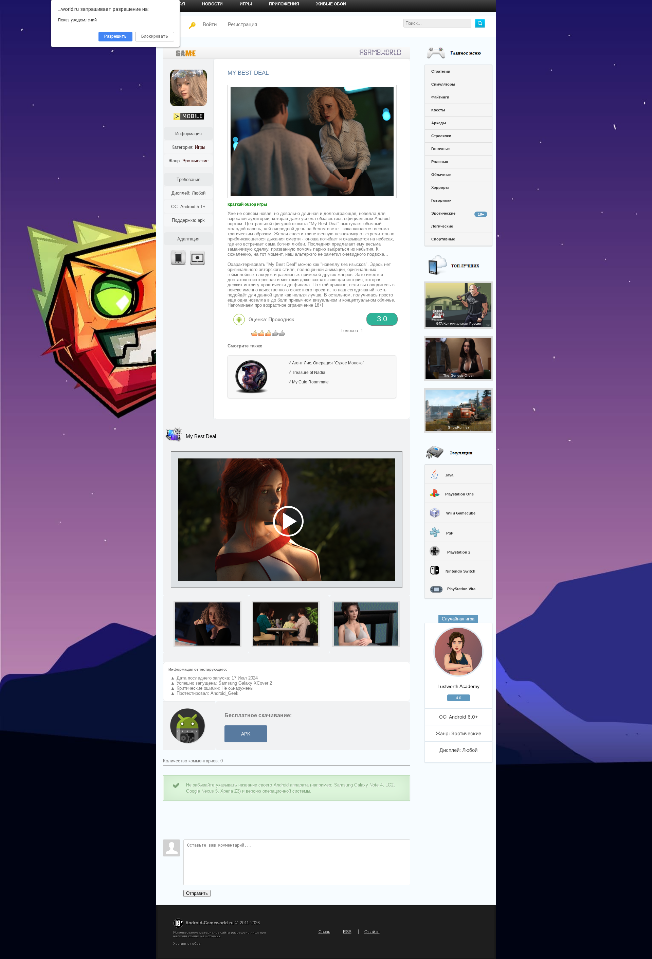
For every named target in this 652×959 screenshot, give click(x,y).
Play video (286, 519)
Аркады (438, 123)
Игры (246, 4)
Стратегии (440, 71)
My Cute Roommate (310, 382)
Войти (206, 24)
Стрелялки (441, 136)
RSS (347, 931)
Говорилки (441, 200)
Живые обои (331, 4)
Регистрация (242, 24)
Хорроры (440, 187)
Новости (212, 4)
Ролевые (439, 162)
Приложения (284, 4)
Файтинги (440, 97)
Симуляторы (443, 84)
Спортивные (443, 239)
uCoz (196, 943)
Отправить (197, 893)
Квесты (438, 110)
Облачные (441, 175)
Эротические (457, 213)
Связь (324, 931)
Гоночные (440, 149)
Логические (442, 226)
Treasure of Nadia (308, 372)
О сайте (372, 931)
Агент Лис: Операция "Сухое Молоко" (328, 363)
